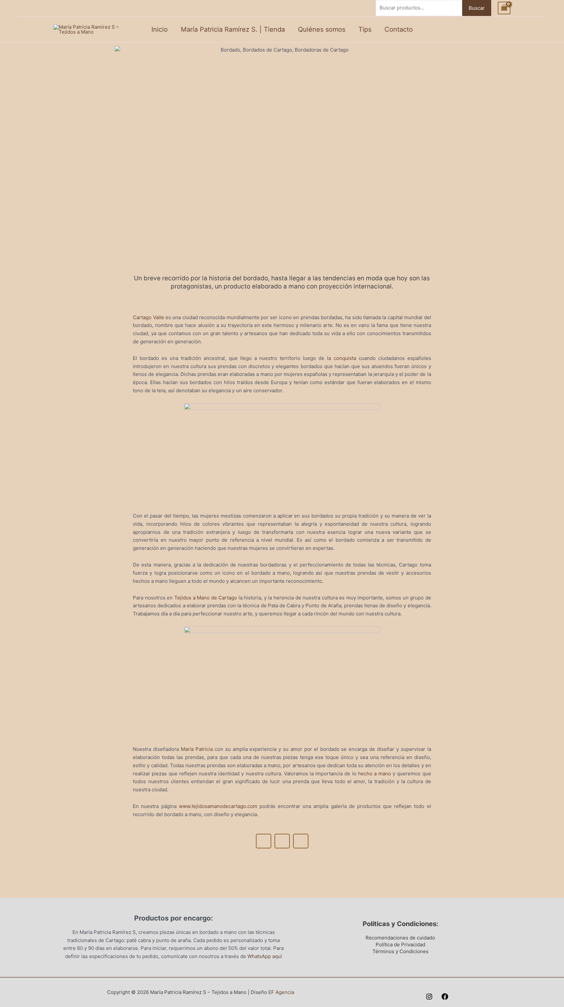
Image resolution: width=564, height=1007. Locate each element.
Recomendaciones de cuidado (400, 938)
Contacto (398, 29)
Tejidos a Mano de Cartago (205, 598)
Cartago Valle (148, 317)
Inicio (159, 29)
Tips (364, 29)
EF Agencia (281, 992)
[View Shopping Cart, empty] (504, 8)
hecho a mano (374, 773)
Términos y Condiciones (400, 951)
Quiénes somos (321, 29)
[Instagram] (429, 996)
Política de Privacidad (400, 944)
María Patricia (197, 749)
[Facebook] (445, 996)
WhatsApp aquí (264, 956)
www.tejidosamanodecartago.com (218, 806)
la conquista (341, 358)
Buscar (477, 8)
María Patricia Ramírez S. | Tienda (233, 29)
